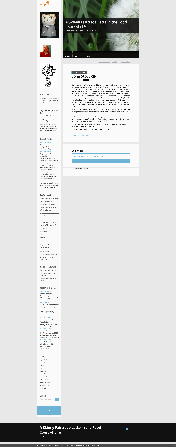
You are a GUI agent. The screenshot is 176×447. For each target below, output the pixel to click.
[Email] (49, 410)
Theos (41, 234)
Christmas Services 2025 (49, 333)
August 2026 (44, 360)
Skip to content (5, 1)
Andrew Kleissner (46, 305)
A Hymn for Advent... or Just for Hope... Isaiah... (47, 344)
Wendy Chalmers (46, 294)
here (108, 129)
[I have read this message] (174, 445)
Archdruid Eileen (84, 161)
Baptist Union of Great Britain (49, 198)
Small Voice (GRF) (45, 231)
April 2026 (43, 371)
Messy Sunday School (48, 165)
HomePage (115, 62)
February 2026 (44, 377)
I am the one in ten (104, 62)
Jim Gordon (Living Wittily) (48, 270)
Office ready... (45, 145)
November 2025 (45, 385)
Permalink (76, 135)
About (90, 56)
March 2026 (43, 374)
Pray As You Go (44, 251)
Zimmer (42, 320)
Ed (40, 342)
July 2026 (43, 362)
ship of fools (43, 229)
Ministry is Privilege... (48, 174)
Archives (78, 56)
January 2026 (44, 379)
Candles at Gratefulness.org (48, 254)
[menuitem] (67, 54)
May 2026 (43, 368)
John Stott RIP (84, 76)
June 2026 (43, 365)
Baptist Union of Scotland (48, 207)
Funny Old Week (125, 62)
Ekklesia (42, 237)
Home (67, 56)
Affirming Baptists (45, 210)
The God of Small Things (49, 183)
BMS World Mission (46, 201)
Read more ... (53, 102)
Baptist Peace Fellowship (47, 204)
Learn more (96, 445)
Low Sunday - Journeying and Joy (49, 307)
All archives (43, 388)
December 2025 (45, 382)
